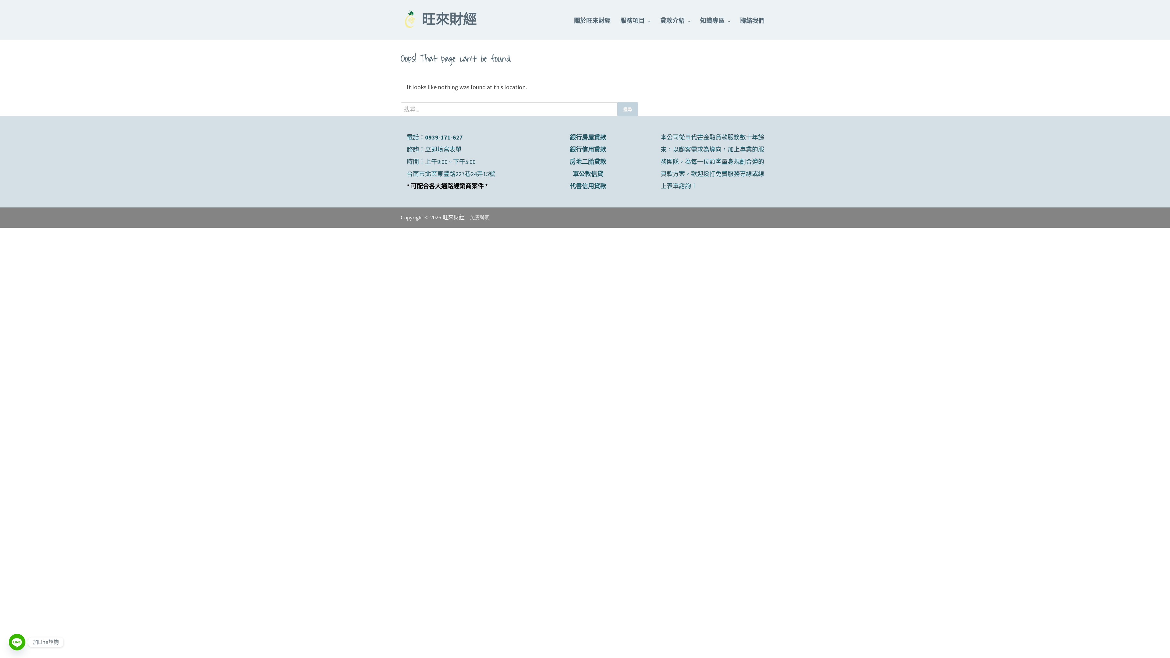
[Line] (17, 642)
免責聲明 (480, 217)
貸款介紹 (672, 20)
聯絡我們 (752, 20)
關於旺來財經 (592, 20)
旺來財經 (449, 20)
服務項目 (632, 20)
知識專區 (712, 20)
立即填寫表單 (443, 149)
